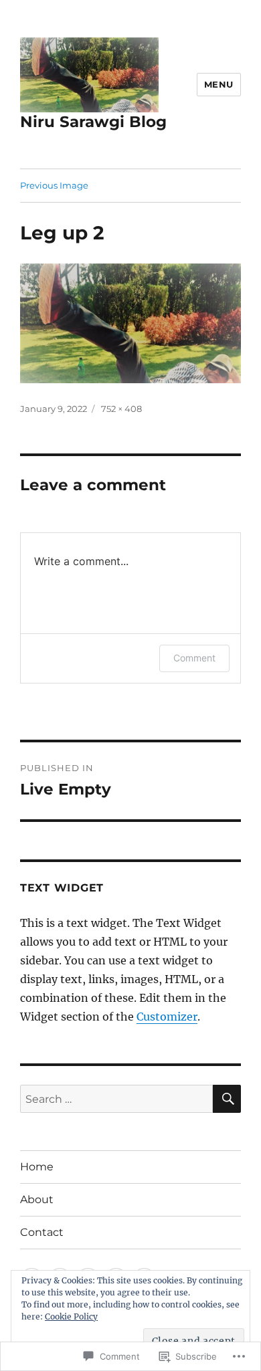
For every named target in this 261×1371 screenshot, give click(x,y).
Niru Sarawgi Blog (93, 121)
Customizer (167, 1016)
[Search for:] (116, 1098)
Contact (42, 1232)
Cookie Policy (71, 1316)
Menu (219, 84)
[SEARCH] (227, 1099)
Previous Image (54, 185)
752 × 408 (121, 408)
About (37, 1199)
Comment (194, 657)
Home (37, 1166)
